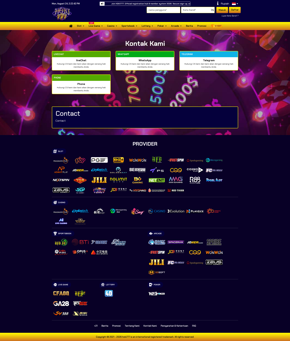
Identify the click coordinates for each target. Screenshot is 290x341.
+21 (96, 325)
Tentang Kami (132, 325)
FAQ (194, 325)
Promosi (201, 25)
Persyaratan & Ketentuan (174, 325)
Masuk (222, 9)
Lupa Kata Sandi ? (230, 15)
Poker (160, 25)
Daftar (235, 9)
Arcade (175, 25)
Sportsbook (128, 25)
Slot (79, 25)
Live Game (94, 25)
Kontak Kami (150, 325)
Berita (189, 25)
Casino (110, 25)
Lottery (146, 25)
